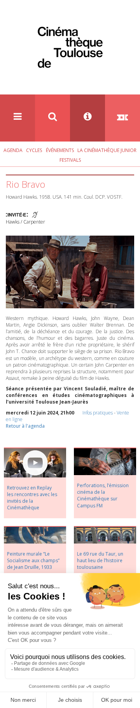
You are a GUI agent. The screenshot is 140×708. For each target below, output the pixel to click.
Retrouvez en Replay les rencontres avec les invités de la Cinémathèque (32, 497)
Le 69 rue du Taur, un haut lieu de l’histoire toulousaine (100, 560)
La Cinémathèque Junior (106, 150)
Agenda (13, 150)
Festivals (70, 160)
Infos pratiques (97, 412)
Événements (60, 150)
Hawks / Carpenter (25, 222)
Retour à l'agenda (25, 426)
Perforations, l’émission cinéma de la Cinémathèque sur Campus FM (103, 495)
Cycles (34, 150)
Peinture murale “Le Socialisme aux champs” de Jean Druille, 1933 (33, 560)
